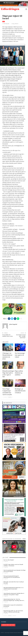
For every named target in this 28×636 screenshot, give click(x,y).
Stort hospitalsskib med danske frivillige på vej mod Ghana (15, 570)
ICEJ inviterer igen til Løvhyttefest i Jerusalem (13, 605)
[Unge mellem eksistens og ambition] (20, 365)
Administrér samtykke (8, 625)
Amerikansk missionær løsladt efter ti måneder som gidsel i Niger (14, 594)
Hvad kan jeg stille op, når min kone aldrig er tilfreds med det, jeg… (13, 611)
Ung (3, 21)
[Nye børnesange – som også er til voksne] (20, 347)
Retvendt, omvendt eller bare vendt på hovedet (14, 582)
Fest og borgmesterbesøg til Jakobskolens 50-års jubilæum (12, 576)
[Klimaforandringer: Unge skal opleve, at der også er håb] (7, 365)
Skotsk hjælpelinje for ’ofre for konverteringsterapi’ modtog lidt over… (14, 599)
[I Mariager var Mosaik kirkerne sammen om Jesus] (7, 347)
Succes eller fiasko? (9, 560)
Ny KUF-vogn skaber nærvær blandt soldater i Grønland (13, 565)
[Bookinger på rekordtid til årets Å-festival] (20, 383)
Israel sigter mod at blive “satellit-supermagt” (21, 336)
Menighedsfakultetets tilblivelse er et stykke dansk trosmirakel (13, 588)
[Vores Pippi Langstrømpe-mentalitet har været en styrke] (7, 383)
